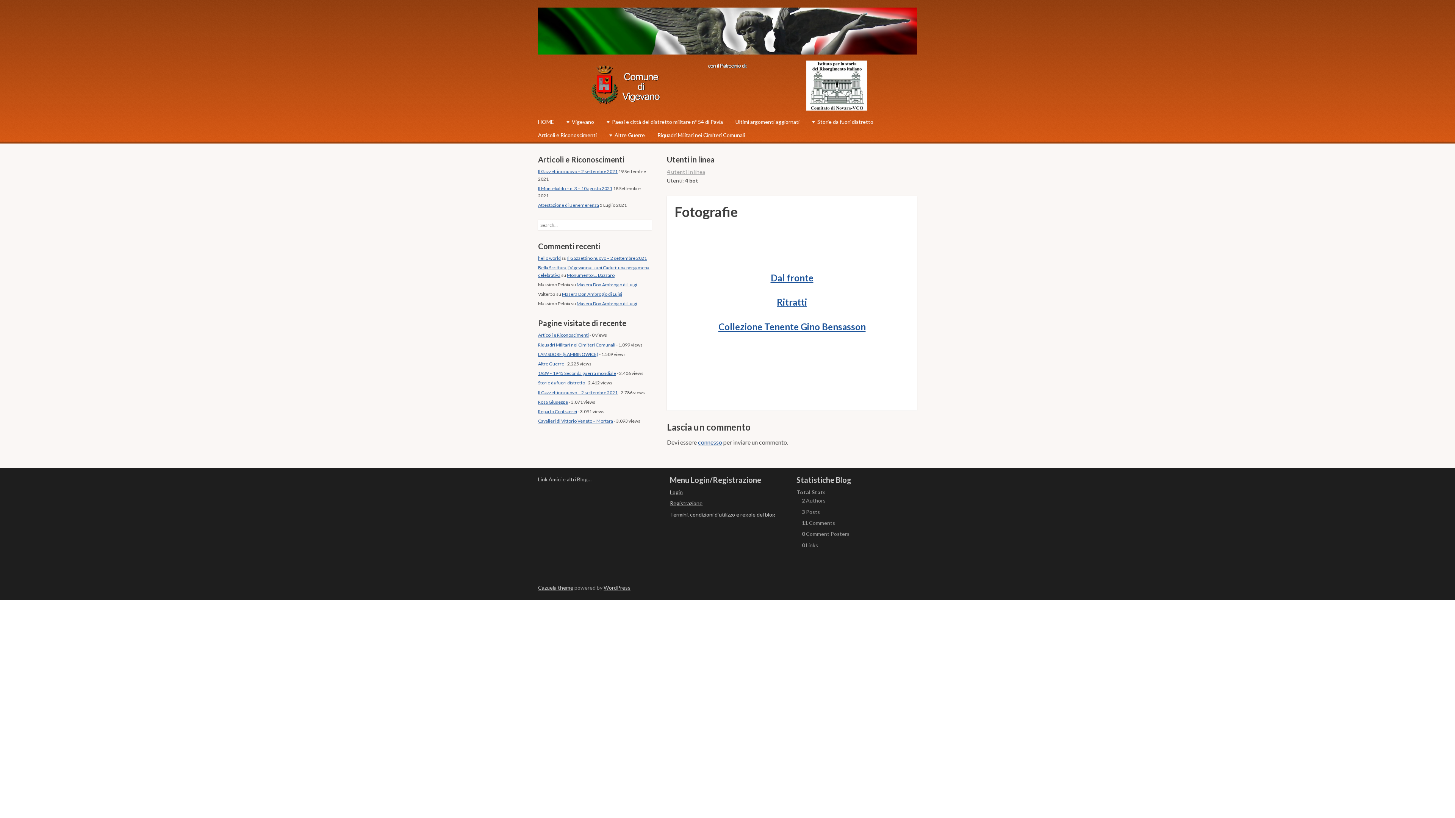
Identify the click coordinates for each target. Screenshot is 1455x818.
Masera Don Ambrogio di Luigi (607, 284)
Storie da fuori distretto (845, 122)
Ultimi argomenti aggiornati (767, 122)
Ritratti (792, 302)
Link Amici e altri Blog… (564, 479)
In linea (686, 172)
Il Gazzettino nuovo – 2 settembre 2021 (578, 171)
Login (676, 492)
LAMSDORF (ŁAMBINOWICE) (568, 354)
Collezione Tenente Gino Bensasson (792, 326)
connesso (710, 442)
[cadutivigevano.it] (727, 32)
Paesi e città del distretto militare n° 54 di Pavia (667, 122)
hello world (549, 258)
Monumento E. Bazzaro (591, 275)
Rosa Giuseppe (553, 402)
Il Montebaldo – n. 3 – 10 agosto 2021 (575, 188)
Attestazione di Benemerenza (568, 205)
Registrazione (686, 503)
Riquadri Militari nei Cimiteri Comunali (701, 135)
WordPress (617, 587)
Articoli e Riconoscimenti (567, 135)
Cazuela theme (555, 587)
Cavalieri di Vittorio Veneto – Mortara (575, 421)
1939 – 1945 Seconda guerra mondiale (577, 373)
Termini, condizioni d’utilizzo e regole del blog (722, 514)
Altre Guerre (630, 135)
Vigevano (583, 122)
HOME (546, 122)
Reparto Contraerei (557, 411)
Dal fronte (792, 277)
